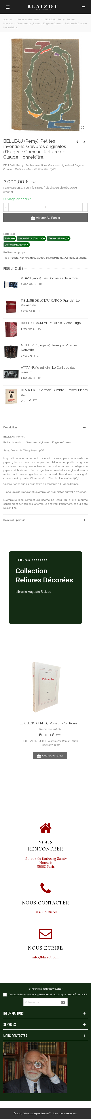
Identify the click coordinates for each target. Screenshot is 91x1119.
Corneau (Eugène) (76, 257)
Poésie (14, 257)
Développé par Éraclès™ (37, 1113)
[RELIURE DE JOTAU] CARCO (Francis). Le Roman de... (50, 303)
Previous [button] (22, 718)
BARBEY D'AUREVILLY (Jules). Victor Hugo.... (52, 323)
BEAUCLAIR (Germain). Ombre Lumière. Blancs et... (54, 392)
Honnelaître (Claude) (32, 257)
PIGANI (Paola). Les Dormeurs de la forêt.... (51, 278)
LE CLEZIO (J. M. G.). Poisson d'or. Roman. (50, 723)
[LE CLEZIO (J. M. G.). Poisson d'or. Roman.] (49, 685)
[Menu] (7, 7)
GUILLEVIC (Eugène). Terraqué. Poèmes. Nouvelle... (49, 348)
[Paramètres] (83, 7)
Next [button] (78, 718)
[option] (49, 706)
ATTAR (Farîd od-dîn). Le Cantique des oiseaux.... (48, 370)
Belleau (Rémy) (55, 257)
